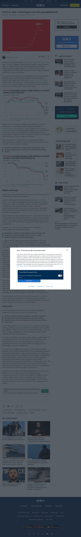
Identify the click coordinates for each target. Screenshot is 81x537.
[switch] (60, 276)
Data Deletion (31, 286)
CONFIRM (29, 281)
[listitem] (40, 272)
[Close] (67, 250)
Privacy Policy (49, 286)
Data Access (40, 286)
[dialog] (40, 268)
